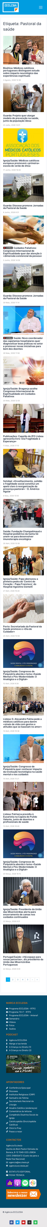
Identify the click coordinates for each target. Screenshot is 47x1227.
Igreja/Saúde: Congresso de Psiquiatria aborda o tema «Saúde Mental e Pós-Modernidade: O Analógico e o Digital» (22, 675)
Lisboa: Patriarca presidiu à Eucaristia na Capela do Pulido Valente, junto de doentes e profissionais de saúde (20, 818)
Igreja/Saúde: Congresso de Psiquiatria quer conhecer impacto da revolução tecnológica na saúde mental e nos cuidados (22, 770)
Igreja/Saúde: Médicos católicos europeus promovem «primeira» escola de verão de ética (21, 163)
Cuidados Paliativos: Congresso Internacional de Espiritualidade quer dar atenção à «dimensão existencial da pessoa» (22, 252)
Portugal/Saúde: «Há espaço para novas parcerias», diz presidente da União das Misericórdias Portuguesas (23, 961)
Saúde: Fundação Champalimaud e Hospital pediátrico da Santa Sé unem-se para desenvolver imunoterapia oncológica (22, 535)
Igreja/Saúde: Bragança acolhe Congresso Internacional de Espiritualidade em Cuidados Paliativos (20, 392)
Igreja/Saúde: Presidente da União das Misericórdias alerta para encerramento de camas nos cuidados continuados (22, 913)
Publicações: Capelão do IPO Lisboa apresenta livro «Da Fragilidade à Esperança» (23, 439)
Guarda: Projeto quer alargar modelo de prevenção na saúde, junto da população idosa (21, 118)
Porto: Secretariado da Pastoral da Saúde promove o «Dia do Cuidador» (22, 629)
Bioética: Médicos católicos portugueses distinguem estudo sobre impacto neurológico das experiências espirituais (21, 72)
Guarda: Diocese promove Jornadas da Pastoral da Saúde (23, 207)
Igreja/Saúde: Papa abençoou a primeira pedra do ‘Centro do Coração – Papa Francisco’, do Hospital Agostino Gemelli (20, 582)
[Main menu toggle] (40, 7)
